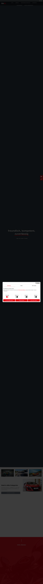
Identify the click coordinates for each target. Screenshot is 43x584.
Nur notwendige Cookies (9, 300)
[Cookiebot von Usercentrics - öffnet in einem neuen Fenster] (36, 283)
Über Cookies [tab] (34, 285)
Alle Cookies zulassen (34, 300)
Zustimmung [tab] (9, 285)
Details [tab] (21, 285)
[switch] (17, 297)
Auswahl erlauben (21, 300)
